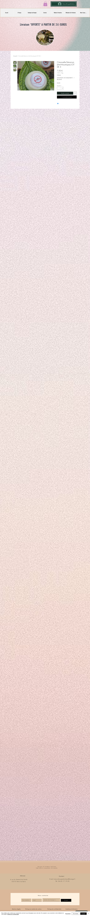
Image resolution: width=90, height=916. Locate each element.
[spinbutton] (60, 88)
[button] (45, 3)
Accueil (15, 56)
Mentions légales (16, 909)
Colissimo (59, 75)
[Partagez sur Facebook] (58, 103)
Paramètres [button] (68, 913)
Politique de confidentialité (54, 909)
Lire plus (58, 82)
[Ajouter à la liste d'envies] (75, 93)
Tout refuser (75, 913)
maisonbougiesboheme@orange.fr (64, 879)
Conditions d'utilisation (72, 909)
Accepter (83, 913)
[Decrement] (58, 88)
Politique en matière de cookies (33, 909)
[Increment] (62, 88)
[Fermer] (88, 913)
